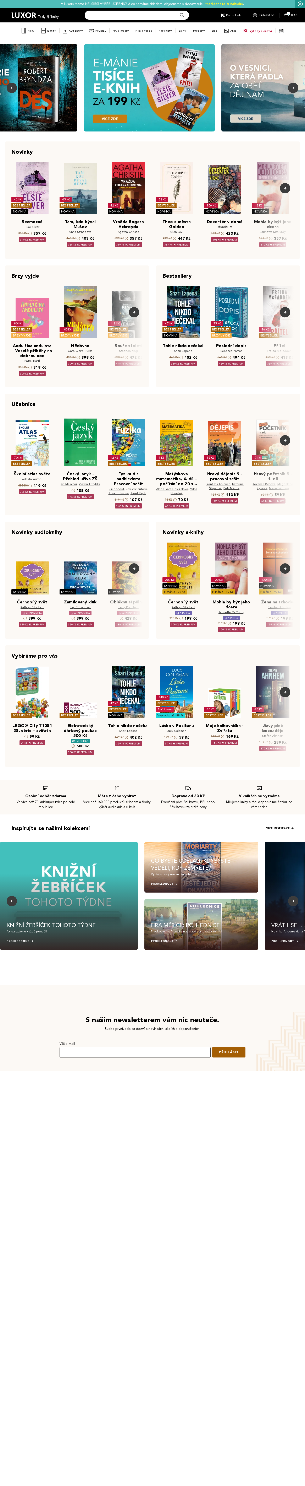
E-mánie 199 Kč (174, 592)
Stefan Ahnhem (272, 736)
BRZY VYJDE (22, 335)
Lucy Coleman (176, 731)
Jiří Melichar (69, 484)
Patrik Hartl (32, 361)
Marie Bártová (279, 488)
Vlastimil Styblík (89, 484)
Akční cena (165, 709)
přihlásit (229, 1052)
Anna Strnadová (80, 232)
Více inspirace (278, 828)
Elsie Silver (32, 227)
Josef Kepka (139, 493)
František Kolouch (218, 484)
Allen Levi (176, 232)
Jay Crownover (80, 607)
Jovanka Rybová (264, 484)
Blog (214, 30)
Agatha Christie (128, 232)
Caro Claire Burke (80, 351)
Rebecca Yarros (231, 351)
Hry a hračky (121, 30)
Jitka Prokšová (119, 493)
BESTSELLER (21, 205)
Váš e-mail (67, 1044)
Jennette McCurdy (273, 232)
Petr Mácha (231, 488)
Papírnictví (165, 30)
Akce (233, 30)
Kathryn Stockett (32, 607)
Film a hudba (143, 30)
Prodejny (199, 30)
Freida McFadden (279, 351)
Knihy (31, 30)
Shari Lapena (183, 351)
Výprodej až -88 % (170, 715)
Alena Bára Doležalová (172, 489)
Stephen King (128, 351)
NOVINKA (19, 211)
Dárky (182, 30)
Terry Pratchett (128, 607)
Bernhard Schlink (279, 607)
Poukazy (100, 30)
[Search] (182, 15)
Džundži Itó (225, 227)
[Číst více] (149, 87)
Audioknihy (76, 30)
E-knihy (51, 30)
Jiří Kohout (116, 489)
